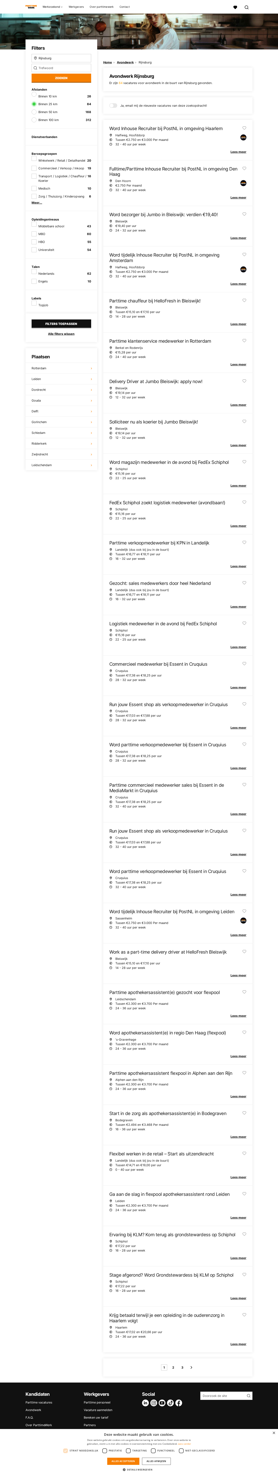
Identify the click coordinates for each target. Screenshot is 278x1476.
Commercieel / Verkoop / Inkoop (61, 168)
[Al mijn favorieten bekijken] (235, 7)
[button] (139, 1469)
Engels (43, 281)
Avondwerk (125, 62)
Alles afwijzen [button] (156, 1461)
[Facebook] (179, 1403)
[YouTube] (163, 1403)
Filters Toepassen (61, 324)
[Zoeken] (246, 7)
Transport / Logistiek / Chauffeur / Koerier (62, 178)
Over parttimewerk (102, 6)
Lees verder (184, 1443)
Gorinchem (39, 422)
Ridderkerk (39, 443)
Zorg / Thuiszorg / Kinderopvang (61, 196)
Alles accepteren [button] (123, 1461)
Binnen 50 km (47, 112)
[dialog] (139, 1452)
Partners (90, 1425)
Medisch (44, 188)
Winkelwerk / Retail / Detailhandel (61, 160)
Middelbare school (51, 226)
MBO (41, 234)
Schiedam (38, 433)
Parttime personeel (97, 1402)
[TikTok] (171, 1403)
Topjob (43, 305)
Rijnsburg (145, 62)
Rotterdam (39, 368)
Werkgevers (76, 6)
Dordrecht (39, 390)
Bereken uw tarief (96, 1417)
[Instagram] (154, 1403)
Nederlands (46, 273)
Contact (125, 6)
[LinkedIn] (146, 1403)
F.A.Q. (29, 1417)
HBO (41, 242)
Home (107, 62)
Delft (35, 411)
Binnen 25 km (47, 104)
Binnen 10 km (47, 96)
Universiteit (46, 250)
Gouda (36, 400)
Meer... (37, 202)
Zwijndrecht (40, 454)
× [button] (273, 1433)
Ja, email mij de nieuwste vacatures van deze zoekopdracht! (163, 105)
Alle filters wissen (61, 334)
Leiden (36, 379)
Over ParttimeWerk (39, 1425)
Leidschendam (42, 465)
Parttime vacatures (39, 1402)
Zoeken (61, 78)
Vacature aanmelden (98, 1410)
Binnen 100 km (48, 120)
